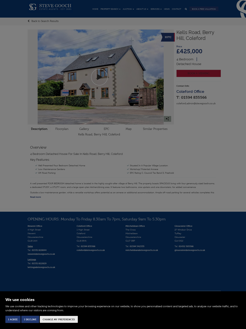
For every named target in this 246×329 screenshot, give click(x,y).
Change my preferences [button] (59, 319)
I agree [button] (13, 319)
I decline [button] (30, 319)
